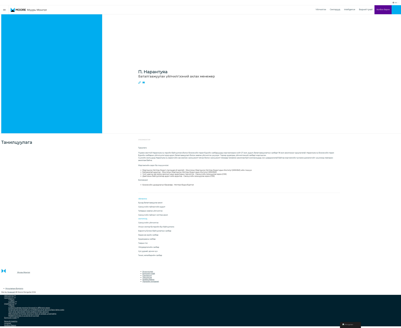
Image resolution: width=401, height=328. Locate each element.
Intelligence (349, 9)
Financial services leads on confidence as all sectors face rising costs (36, 310)
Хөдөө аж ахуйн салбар (148, 235)
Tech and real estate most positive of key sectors (28, 312)
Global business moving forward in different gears (29, 308)
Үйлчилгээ (321, 9)
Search (396, 9)
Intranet (7, 323)
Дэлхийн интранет (150, 281)
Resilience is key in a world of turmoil (23, 316)
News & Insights (10, 321)
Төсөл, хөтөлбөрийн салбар (150, 255)
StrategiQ (11, 292)
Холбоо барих (383, 9)
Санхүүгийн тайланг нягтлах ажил (153, 215)
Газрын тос (143, 243)
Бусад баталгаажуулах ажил (150, 203)
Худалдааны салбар (147, 239)
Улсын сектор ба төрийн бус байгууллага (156, 227)
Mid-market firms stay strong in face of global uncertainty (32, 314)
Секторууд (335, 9)
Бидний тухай (366, 9)
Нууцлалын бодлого (14, 288)
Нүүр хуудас (147, 272)
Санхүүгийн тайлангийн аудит (151, 207)
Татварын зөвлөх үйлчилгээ (150, 211)
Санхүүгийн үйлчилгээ (148, 223)
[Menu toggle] (4, 9)
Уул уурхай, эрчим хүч (148, 251)
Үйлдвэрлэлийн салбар (148, 247)
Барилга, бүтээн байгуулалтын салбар (154, 231)
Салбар (11, 302)
